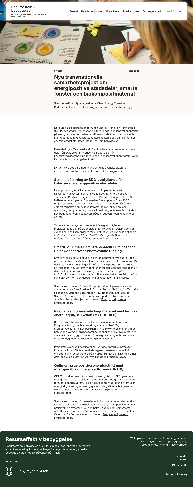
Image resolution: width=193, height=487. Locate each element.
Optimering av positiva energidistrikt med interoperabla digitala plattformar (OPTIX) (88, 367)
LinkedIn (182, 465)
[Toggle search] (180, 11)
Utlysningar (112, 11)
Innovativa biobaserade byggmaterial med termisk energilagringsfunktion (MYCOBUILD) (95, 313)
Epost (183, 459)
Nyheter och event (92, 11)
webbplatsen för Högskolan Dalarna (103, 228)
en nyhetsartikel (76, 407)
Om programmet (151, 11)
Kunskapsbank (130, 11)
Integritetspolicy (176, 474)
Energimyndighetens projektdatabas (103, 356)
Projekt (74, 11)
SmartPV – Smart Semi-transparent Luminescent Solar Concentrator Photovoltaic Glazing (94, 249)
